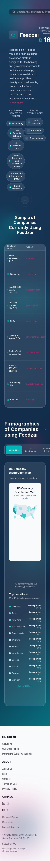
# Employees (30, 449)
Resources (7, 822)
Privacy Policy (9, 788)
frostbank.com (32, 352)
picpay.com (31, 321)
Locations (14, 450)
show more (16, 102)
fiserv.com (31, 274)
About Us (7, 768)
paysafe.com (32, 305)
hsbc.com (30, 258)
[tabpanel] (25, 584)
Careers (6, 778)
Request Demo (10, 817)
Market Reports (10, 827)
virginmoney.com (34, 368)
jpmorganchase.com (35, 337)
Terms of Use (9, 783)
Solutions (7, 743)
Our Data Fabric (10, 748)
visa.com (30, 399)
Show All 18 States (25, 686)
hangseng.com (33, 290)
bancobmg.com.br (34, 384)
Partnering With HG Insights (17, 753)
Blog (4, 773)
